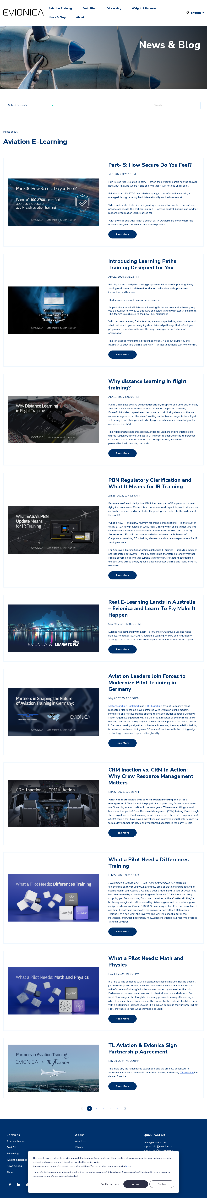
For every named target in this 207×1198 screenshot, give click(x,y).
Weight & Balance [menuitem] (16, 1160)
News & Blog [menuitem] (14, 1166)
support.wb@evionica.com (158, 1150)
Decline (162, 1184)
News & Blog (57, 17)
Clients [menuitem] (79, 1147)
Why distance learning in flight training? (147, 384)
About (80, 17)
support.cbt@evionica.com (158, 1146)
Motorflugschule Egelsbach (124, 706)
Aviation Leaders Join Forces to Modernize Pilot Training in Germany (146, 683)
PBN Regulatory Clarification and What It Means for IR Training (149, 483)
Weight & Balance (144, 8)
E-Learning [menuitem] (12, 1153)
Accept (136, 1184)
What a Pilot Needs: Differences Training (148, 862)
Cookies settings (110, 1184)
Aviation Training (60, 8)
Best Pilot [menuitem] (12, 1147)
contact (159, 1135)
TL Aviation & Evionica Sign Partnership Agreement (142, 1048)
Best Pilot (89, 8)
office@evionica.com (155, 1142)
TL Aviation (187, 1072)
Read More (122, 234)
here (127, 1166)
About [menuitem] (10, 1172)
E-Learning (114, 8)
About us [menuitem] (80, 1141)
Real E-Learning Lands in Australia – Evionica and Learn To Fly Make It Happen (152, 608)
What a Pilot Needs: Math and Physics (145, 961)
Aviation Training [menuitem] (15, 1141)
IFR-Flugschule (153, 706)
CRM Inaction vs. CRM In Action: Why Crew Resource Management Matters (150, 776)
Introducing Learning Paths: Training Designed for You (143, 264)
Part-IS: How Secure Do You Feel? (150, 165)
